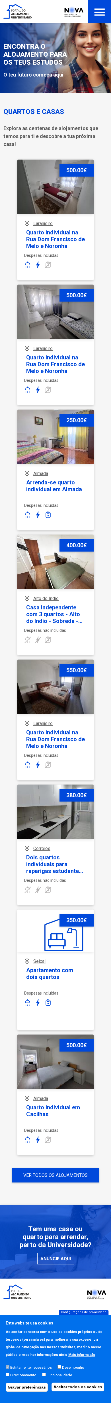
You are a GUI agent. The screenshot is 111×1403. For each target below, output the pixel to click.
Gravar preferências (27, 1387)
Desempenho (73, 1367)
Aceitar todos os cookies (78, 1387)
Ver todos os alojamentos (55, 1175)
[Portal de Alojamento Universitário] (17, 11)
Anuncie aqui (55, 1258)
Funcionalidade (59, 1375)
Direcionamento (23, 1375)
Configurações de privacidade (83, 1312)
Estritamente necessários (31, 1367)
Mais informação (81, 1355)
